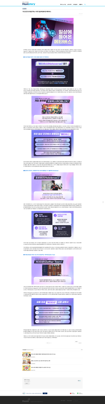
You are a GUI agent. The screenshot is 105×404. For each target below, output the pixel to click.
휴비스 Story (27, 379)
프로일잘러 (75, 4)
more (82, 349)
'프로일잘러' (24, 349)
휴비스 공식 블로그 (27, 381)
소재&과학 (69, 4)
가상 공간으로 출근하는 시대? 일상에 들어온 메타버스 (36, 11)
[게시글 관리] (50, 343)
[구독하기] (103, 202)
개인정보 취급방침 (69, 400)
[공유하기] (49, 343)
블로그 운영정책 (63, 400)
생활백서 (81, 4)
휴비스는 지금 (63, 4)
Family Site (76, 400)
